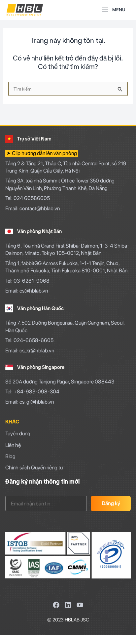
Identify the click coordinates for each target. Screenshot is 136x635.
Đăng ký (111, 503)
